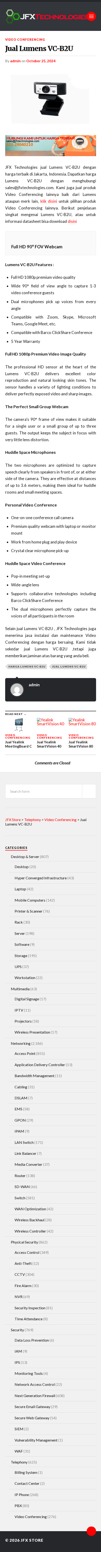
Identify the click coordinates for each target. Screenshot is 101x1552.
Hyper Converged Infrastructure (41, 878)
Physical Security (24, 1242)
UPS (18, 966)
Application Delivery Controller (40, 1064)
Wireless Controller (30, 1231)
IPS (17, 1362)
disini (72, 221)
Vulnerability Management (36, 1440)
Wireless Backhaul (29, 1220)
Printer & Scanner (29, 911)
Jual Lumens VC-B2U (39, 48)
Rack (19, 922)
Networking (21, 1043)
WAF (19, 1451)
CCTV (20, 1274)
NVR (19, 1296)
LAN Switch (24, 1142)
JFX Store (32, 1540)
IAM (18, 1351)
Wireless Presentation (32, 1032)
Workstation (25, 977)
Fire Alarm (23, 1285)
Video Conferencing (25, 39)
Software (22, 944)
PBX (18, 1505)
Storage (21, 955)
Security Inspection (30, 1308)
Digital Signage (27, 999)
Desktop (22, 866)
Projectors (23, 1021)
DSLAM (21, 1098)
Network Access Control (35, 1384)
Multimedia (20, 989)
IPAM (19, 1131)
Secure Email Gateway (32, 1406)
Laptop (20, 889)
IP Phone (22, 1494)
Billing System (26, 1472)
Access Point (25, 1053)
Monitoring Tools (29, 1373)
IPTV (19, 1010)
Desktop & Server (25, 856)
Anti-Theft (23, 1263)
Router (20, 1175)
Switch (20, 1198)
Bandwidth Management (34, 1075)
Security (17, 1330)
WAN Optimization (30, 1209)
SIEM (19, 1429)
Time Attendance (29, 1319)
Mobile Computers (30, 900)
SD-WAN (22, 1186)
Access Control (27, 1252)
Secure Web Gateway (32, 1418)
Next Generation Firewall (35, 1395)
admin (15, 61)
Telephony (19, 1462)
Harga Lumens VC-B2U (27, 666)
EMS (18, 1109)
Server (20, 933)
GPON (20, 1120)
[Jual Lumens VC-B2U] (50, 99)
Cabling (21, 1087)
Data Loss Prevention (32, 1340)
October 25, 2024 (40, 61)
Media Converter (28, 1164)
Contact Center (27, 1483)
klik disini (49, 201)
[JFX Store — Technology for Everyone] (50, 16)
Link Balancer (25, 1153)
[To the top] (91, 1531)
